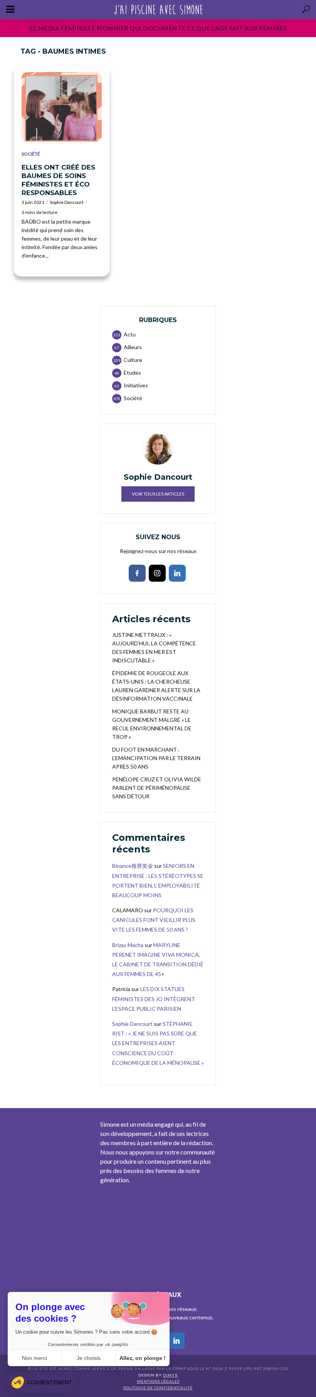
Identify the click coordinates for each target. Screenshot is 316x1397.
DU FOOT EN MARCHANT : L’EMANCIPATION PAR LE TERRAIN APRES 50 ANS (156, 758)
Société (31, 154)
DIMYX (170, 1375)
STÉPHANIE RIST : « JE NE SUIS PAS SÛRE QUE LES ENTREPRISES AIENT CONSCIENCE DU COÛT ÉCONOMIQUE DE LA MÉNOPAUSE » (158, 1043)
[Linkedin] (177, 573)
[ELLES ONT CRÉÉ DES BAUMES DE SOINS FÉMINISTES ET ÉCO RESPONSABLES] (62, 107)
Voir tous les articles (158, 494)
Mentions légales (158, 1381)
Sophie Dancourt (67, 202)
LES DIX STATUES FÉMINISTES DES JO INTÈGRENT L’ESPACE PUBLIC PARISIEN (153, 999)
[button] (42, 1382)
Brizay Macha (127, 945)
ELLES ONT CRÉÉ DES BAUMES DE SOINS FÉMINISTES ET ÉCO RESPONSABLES (58, 180)
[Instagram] (157, 573)
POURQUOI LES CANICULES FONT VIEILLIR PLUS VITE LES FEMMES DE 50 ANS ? (153, 920)
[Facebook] (137, 573)
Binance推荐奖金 (132, 865)
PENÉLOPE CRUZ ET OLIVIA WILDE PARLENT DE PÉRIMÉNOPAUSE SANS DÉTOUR (156, 787)
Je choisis (89, 1358)
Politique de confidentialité (158, 1387)
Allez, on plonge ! (142, 1358)
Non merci (34, 1358)
